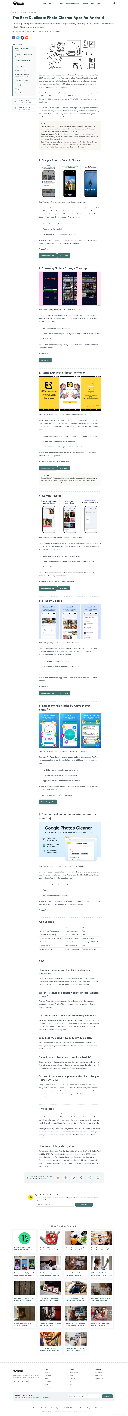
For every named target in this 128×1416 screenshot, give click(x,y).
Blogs (88, 1408)
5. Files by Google (20, 70)
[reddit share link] (27, 38)
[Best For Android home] (18, 1371)
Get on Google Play (47, 255)
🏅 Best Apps (30, 12)
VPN (92, 3)
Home (14, 12)
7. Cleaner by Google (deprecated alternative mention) (22, 83)
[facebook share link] (14, 38)
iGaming (72, 1378)
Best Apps (52, 3)
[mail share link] (23, 38)
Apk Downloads (99, 1378)
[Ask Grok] (73, 1177)
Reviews (47, 1387)
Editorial (47, 1372)
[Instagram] (18, 1381)
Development (74, 1372)
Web (71, 1384)
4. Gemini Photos (20, 67)
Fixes (46, 1384)
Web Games (98, 1372)
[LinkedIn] (27, 1381)
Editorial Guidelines (68, 1408)
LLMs (80, 1408)
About (34, 1408)
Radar (44, 3)
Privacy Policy (99, 1408)
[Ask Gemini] (65, 1177)
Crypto (72, 1375)
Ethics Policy (54, 1408)
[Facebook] (14, 1381)
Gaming (85, 3)
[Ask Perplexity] (89, 1177)
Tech (61, 3)
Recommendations (73, 3)
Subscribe (84, 1204)
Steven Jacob (18, 31)
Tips (71, 1387)
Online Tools (98, 1375)
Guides (99, 3)
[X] (22, 1381)
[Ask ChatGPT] (81, 1177)
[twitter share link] (18, 38)
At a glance (19, 89)
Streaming (48, 1381)
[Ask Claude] (57, 1177)
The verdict (18, 93)
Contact (43, 1408)
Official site (64, 255)
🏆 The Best (21, 12)
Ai (70, 1381)
